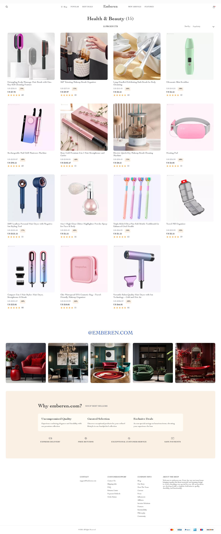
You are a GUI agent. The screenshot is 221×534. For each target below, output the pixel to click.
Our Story (141, 484)
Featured (149, 7)
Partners (140, 507)
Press (139, 494)
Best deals (87, 7)
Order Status (112, 497)
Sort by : (188, 26)
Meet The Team (143, 487)
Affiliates (141, 500)
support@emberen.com (88, 481)
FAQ (109, 487)
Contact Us (112, 481)
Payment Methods (114, 494)
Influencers (141, 497)
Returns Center (113, 490)
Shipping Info (112, 484)
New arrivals (134, 7)
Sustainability (142, 510)
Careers (140, 490)
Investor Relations (144, 503)
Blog (139, 481)
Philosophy (141, 513)
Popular (75, 7)
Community (142, 516)
